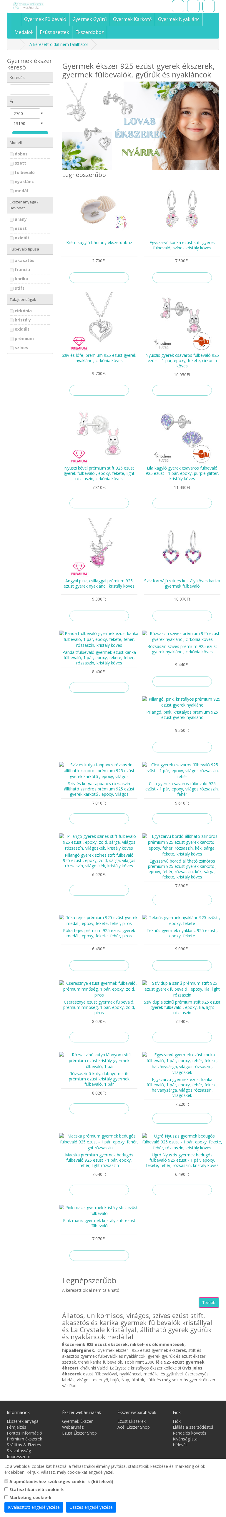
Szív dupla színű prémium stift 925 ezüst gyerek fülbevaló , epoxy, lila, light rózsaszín (182, 1007)
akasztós (24, 260)
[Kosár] (193, 6)
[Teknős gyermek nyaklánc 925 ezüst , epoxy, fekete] (182, 920)
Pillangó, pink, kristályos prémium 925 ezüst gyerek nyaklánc (182, 714)
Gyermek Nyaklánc (178, 19)
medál (21, 190)
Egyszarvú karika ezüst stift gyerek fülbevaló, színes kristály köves (182, 245)
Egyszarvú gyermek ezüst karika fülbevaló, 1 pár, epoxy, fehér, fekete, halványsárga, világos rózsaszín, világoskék (182, 1087)
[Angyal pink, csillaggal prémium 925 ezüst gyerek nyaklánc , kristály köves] (99, 547)
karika (21, 278)
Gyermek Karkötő (132, 19)
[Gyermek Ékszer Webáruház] (42, 6)
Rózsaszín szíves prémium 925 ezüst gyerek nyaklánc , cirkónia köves (182, 649)
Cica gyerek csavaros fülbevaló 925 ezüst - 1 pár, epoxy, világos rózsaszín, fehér (182, 789)
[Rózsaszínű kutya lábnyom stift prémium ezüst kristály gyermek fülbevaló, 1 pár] (99, 1061)
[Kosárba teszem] (99, 277)
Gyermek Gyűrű (89, 19)
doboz (21, 154)
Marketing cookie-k (29, 1497)
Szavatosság (19, 1450)
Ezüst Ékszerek (131, 1421)
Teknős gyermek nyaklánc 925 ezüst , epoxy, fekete (182, 933)
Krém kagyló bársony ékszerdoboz (99, 242)
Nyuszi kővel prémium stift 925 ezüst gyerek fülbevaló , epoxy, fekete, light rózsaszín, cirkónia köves (99, 473)
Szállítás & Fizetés (24, 1445)
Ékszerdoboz (89, 32)
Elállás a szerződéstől (193, 1427)
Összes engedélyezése (91, 1507)
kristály (23, 320)
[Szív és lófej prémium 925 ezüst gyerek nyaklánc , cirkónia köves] (99, 321)
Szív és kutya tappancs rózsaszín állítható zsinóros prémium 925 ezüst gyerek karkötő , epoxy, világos (99, 789)
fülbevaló (25, 172)
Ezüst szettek (54, 32)
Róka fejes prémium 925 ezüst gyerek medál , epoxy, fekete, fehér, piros (99, 933)
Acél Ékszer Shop (133, 1427)
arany (21, 219)
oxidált (22, 238)
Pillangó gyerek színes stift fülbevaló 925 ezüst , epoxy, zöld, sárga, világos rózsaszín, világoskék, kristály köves (99, 860)
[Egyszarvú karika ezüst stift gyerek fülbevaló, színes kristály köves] (182, 209)
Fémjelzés (16, 1427)
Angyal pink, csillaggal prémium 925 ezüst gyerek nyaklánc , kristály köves (99, 583)
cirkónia (23, 311)
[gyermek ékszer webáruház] (16, 19)
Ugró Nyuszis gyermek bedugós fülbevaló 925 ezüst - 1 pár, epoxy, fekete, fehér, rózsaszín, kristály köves (182, 1160)
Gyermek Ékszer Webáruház (77, 1424)
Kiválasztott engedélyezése (34, 1507)
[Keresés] (178, 6)
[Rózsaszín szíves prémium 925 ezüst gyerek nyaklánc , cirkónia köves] (182, 636)
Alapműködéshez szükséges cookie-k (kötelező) (60, 1481)
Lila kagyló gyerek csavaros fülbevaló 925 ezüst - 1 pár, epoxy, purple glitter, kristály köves (182, 473)
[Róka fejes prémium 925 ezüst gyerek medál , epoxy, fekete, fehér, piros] (99, 920)
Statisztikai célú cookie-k (36, 1489)
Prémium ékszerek (24, 1439)
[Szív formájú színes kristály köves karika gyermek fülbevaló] (182, 547)
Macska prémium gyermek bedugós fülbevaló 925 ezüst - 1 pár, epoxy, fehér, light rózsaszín (99, 1160)
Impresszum (18, 1456)
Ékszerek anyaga (23, 1421)
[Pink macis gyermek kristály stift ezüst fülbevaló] (99, 1210)
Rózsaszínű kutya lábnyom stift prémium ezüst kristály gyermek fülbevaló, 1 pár (99, 1079)
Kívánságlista (185, 1439)
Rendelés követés (189, 1433)
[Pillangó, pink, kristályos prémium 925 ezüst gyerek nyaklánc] (182, 702)
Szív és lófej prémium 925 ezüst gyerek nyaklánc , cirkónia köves (99, 357)
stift (19, 288)
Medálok (24, 32)
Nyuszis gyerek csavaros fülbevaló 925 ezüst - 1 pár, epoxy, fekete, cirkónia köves (182, 360)
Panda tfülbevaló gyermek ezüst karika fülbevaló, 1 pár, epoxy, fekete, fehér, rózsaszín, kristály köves (99, 657)
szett (20, 163)
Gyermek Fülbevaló (45, 19)
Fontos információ (24, 1433)
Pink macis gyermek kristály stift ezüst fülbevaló (99, 1223)
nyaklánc (24, 181)
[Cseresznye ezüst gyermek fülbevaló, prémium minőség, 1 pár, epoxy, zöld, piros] (99, 989)
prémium (24, 338)
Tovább (208, 1302)
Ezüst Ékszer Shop (79, 1433)
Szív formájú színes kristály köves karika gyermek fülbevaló (182, 583)
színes (21, 347)
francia (22, 269)
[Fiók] (208, 6)
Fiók (177, 1421)
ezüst (21, 228)
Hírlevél (180, 1445)
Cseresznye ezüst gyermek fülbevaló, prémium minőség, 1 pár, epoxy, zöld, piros (99, 1007)
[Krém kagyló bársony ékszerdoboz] (99, 209)
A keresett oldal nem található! (58, 44)
